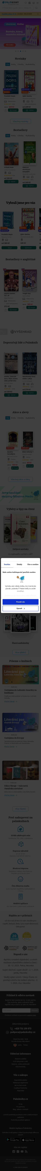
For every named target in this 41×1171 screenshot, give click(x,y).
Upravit (19, 608)
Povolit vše (20, 602)
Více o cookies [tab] (32, 564)
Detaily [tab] (19, 564)
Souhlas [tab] (7, 564)
